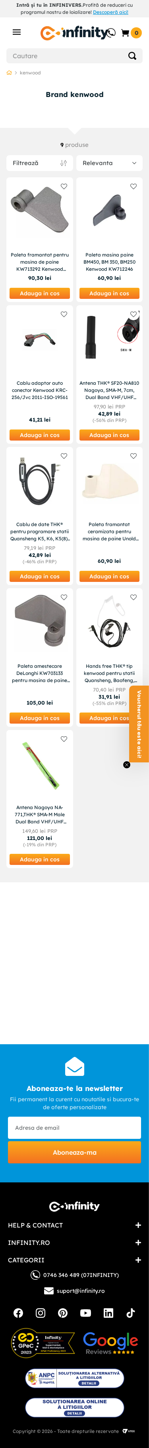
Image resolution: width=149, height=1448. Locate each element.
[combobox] (74, 55)
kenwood (30, 73)
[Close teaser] (127, 765)
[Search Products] (132, 55)
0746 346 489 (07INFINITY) (81, 1275)
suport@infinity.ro (81, 1290)
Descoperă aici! (110, 12)
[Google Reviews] (110, 1343)
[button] (139, 724)
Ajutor (105, 29)
